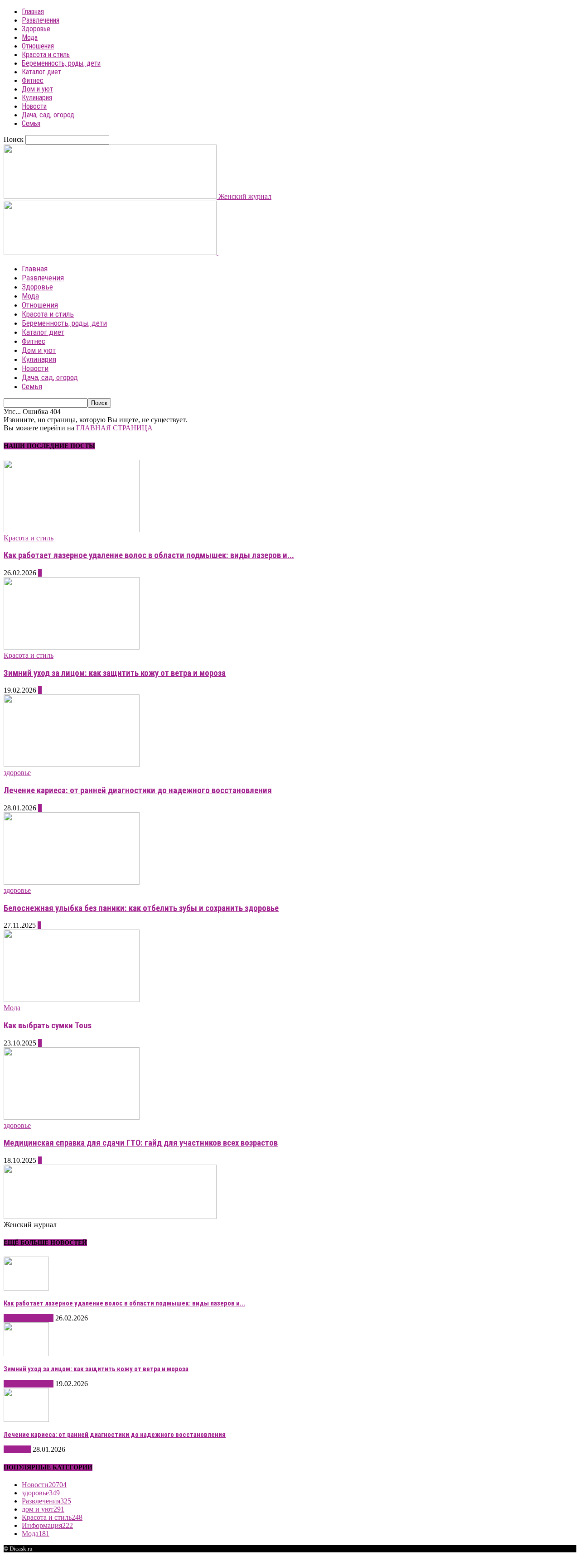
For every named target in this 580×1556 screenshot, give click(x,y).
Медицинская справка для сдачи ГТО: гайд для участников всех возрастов (141, 1143)
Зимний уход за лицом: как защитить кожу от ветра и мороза (115, 673)
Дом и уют (37, 89)
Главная (33, 11)
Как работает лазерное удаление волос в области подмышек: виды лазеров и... (149, 555)
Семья (31, 123)
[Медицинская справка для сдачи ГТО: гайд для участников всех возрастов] (72, 1117)
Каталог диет (41, 71)
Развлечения (40, 20)
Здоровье (36, 28)
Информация (47, 1525)
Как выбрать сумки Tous (48, 1026)
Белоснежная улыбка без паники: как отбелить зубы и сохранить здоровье (141, 908)
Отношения (38, 46)
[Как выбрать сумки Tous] (72, 999)
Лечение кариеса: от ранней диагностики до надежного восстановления (138, 790)
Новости (34, 106)
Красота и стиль (46, 54)
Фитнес (33, 80)
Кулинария (37, 97)
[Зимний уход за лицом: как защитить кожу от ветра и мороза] (72, 647)
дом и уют (43, 1509)
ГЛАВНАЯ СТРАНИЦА (114, 428)
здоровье (17, 772)
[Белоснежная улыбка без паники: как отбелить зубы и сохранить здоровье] (72, 882)
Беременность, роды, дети (61, 63)
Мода (30, 37)
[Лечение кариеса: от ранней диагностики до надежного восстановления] (72, 764)
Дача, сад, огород (48, 115)
